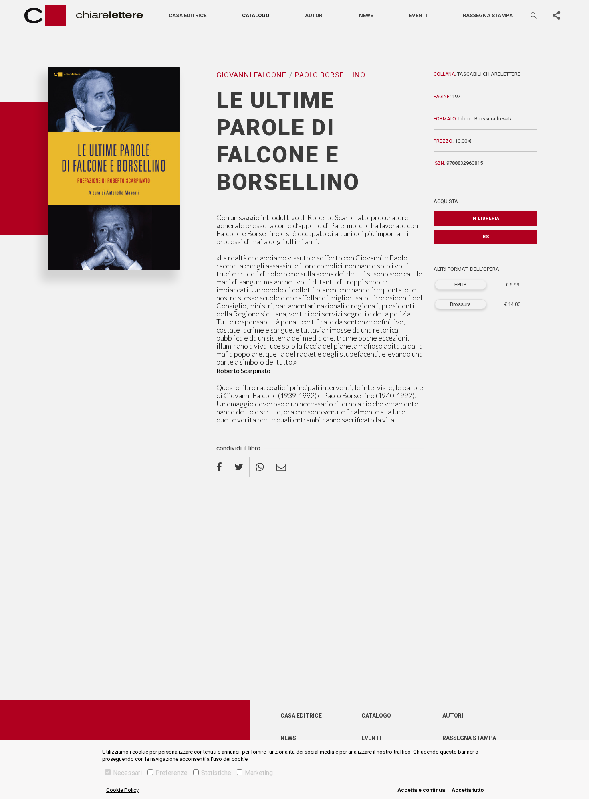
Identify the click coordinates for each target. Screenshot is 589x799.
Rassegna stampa (488, 15)
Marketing (259, 773)
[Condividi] (556, 16)
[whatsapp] (260, 467)
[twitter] (239, 467)
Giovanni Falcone (71, 283)
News (366, 15)
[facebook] (222, 467)
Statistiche (216, 773)
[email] (281, 467)
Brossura (460, 304)
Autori (314, 15)
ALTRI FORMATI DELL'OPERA (466, 269)
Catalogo (255, 15)
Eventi (418, 15)
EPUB (460, 285)
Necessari (127, 773)
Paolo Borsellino (126, 283)
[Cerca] (534, 15)
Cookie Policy (122, 790)
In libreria (485, 218)
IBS (485, 236)
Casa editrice (187, 15)
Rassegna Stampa (469, 738)
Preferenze (171, 773)
